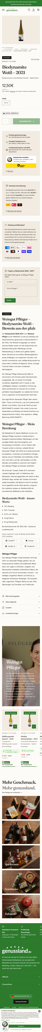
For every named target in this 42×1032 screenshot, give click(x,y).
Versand (12, 91)
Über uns (10, 171)
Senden (9, 300)
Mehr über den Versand (14, 211)
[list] (21, 932)
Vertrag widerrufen (21, 1001)
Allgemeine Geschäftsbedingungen (28, 1007)
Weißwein (24, 49)
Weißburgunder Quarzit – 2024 (8, 738)
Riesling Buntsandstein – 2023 (29, 738)
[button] (3, 9)
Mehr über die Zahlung (13, 257)
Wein (16, 49)
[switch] (5, 1028)
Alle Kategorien (7, 47)
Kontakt (14, 1007)
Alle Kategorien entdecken (11, 792)
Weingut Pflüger (9, 61)
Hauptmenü (8, 49)
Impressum (7, 1007)
